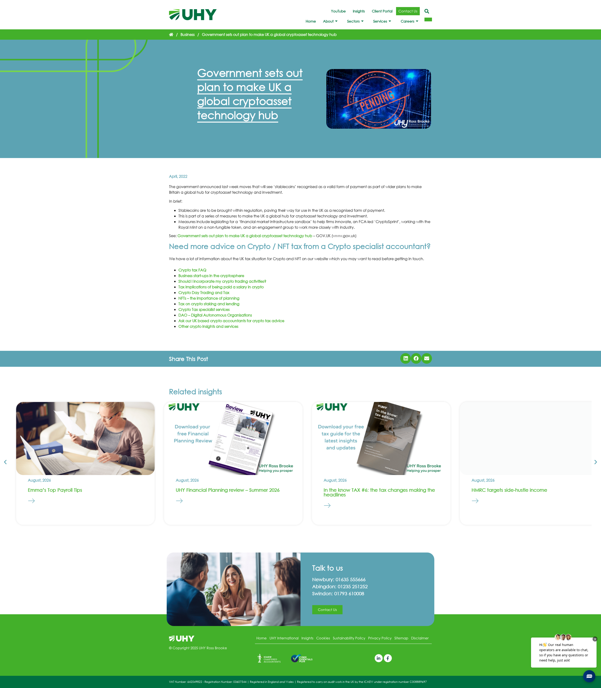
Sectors (353, 21)
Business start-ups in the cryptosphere (211, 275)
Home (311, 21)
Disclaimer (420, 638)
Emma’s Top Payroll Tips (48, 490)
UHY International (284, 638)
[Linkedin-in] (379, 658)
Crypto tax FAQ (192, 269)
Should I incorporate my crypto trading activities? (222, 281)
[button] (405, 358)
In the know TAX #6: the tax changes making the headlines (372, 492)
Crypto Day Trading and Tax (203, 292)
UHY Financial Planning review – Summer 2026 (221, 490)
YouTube (338, 11)
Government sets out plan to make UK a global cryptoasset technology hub (244, 235)
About (328, 21)
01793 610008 (349, 593)
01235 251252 (353, 586)
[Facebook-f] (388, 658)
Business (188, 34)
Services (380, 21)
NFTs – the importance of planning (208, 298)
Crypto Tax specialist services (204, 309)
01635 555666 (351, 579)
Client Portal (382, 11)
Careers (407, 21)
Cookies (323, 638)
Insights (359, 11)
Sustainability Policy (349, 638)
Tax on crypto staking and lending (208, 303)
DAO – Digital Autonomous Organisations (215, 315)
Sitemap (401, 638)
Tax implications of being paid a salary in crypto (221, 286)
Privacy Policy (380, 638)
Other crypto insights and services (208, 326)
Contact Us (407, 11)
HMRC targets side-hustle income (502, 490)
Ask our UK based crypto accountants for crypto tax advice (231, 320)
